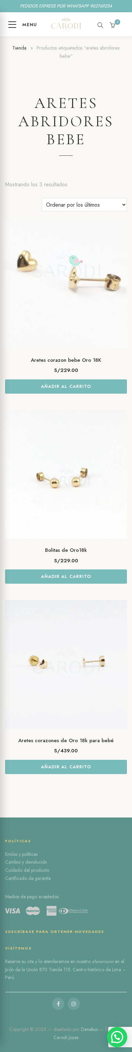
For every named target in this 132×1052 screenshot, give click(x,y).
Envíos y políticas (21, 854)
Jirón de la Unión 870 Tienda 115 (37, 969)
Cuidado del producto (27, 870)
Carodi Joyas (66, 1037)
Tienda (19, 47)
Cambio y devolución (26, 862)
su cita (28, 961)
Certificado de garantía (28, 878)
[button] (117, 1037)
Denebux (90, 1029)
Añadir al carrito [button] (66, 386)
